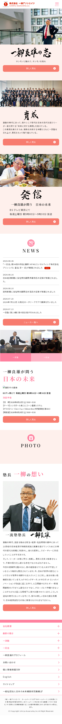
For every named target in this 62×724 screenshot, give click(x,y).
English (7, 676)
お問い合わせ (9, 662)
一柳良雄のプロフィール (14, 655)
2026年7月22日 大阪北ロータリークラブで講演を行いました (30, 302)
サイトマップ (8, 684)
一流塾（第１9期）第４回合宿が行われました (22, 312)
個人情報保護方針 (11, 669)
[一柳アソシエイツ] (19, 4)
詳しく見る (31, 68)
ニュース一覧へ (31, 322)
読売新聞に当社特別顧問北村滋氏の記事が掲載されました (29, 291)
